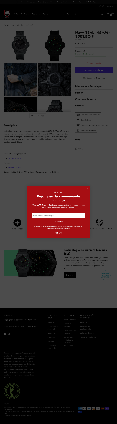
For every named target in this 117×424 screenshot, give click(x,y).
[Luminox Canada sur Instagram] (60, 233)
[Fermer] (87, 188)
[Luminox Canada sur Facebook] (56, 233)
